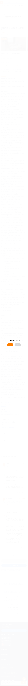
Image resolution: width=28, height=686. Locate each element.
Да (10, 344)
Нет (18, 344)
